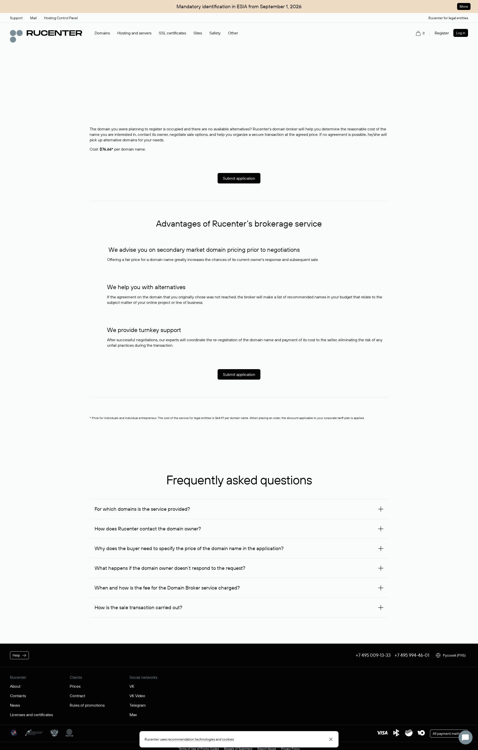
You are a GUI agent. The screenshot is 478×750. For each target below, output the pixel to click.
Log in (460, 33)
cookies (228, 739)
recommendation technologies (191, 739)
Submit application (239, 178)
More (464, 6)
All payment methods (449, 733)
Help (16, 655)
